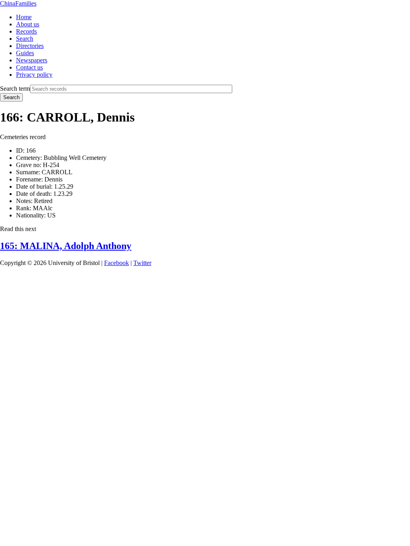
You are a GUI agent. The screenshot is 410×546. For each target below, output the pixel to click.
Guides (25, 53)
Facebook (116, 262)
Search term (15, 88)
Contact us (29, 67)
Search (24, 38)
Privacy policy (34, 74)
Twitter (142, 262)
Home (24, 17)
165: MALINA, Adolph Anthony (65, 246)
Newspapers (31, 60)
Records (26, 31)
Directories (30, 45)
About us (27, 24)
